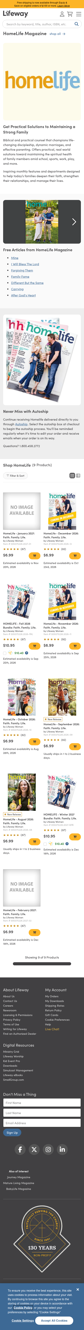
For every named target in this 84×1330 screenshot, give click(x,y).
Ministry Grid (11, 1051)
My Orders (51, 996)
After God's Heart (23, 295)
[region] (42, 1306)
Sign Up (12, 1132)
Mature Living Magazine (18, 1183)
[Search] (76, 24)
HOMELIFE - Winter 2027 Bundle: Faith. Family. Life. (60, 816)
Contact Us (10, 1001)
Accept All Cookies (54, 1320)
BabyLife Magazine (18, 1189)
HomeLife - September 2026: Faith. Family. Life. (62, 726)
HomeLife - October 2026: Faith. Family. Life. (19, 721)
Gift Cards (51, 1015)
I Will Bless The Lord (25, 264)
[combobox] (42, 24)
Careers (8, 1005)
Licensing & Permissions (17, 1015)
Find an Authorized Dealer (19, 1034)
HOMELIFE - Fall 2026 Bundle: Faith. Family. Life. (19, 625)
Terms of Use (11, 1024)
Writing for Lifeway (15, 1029)
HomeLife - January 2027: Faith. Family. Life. (19, 535)
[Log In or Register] (62, 14)
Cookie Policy (23, 1308)
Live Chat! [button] (52, 1029)
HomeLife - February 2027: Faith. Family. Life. (20, 912)
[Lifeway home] (15, 14)
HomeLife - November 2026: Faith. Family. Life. (61, 625)
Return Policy (53, 1010)
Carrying (17, 289)
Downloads (10, 1065)
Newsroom (9, 1010)
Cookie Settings (23, 1320)
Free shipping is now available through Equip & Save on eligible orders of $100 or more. (42, 4)
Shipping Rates (54, 1005)
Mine (14, 258)
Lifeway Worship (13, 1056)
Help (48, 1024)
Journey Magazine (18, 1177)
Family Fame (20, 276)
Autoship (21, 424)
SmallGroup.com (13, 1080)
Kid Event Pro (11, 1061)
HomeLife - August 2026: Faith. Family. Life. (18, 821)
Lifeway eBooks (13, 1075)
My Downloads (54, 1001)
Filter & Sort (17, 476)
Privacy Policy (11, 1019)
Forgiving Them (22, 270)
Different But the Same (27, 282)
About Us (8, 996)
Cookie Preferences (57, 1019)
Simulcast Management (18, 1070)
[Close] (77, 1289)
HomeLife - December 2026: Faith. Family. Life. (61, 535)
